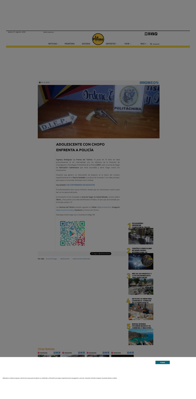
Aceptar (162, 362)
